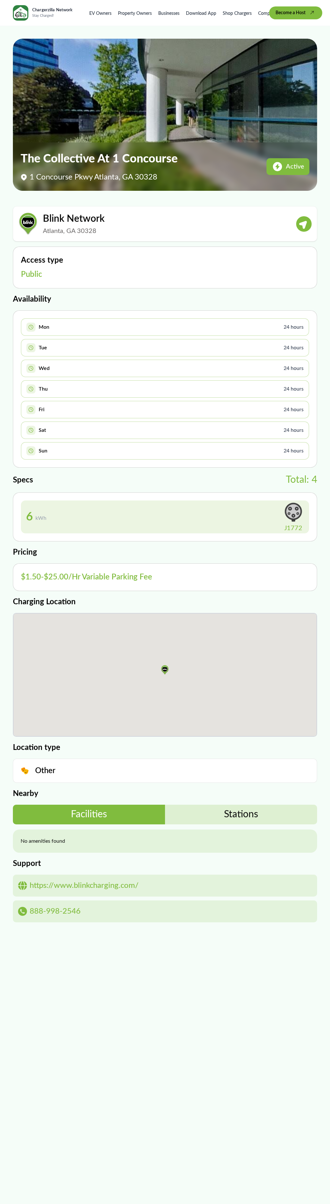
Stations (241, 814)
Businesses (169, 13)
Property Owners (135, 13)
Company (267, 13)
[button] (164, 670)
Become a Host (291, 13)
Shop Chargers (237, 13)
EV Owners (100, 13)
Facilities (89, 814)
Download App (201, 13)
